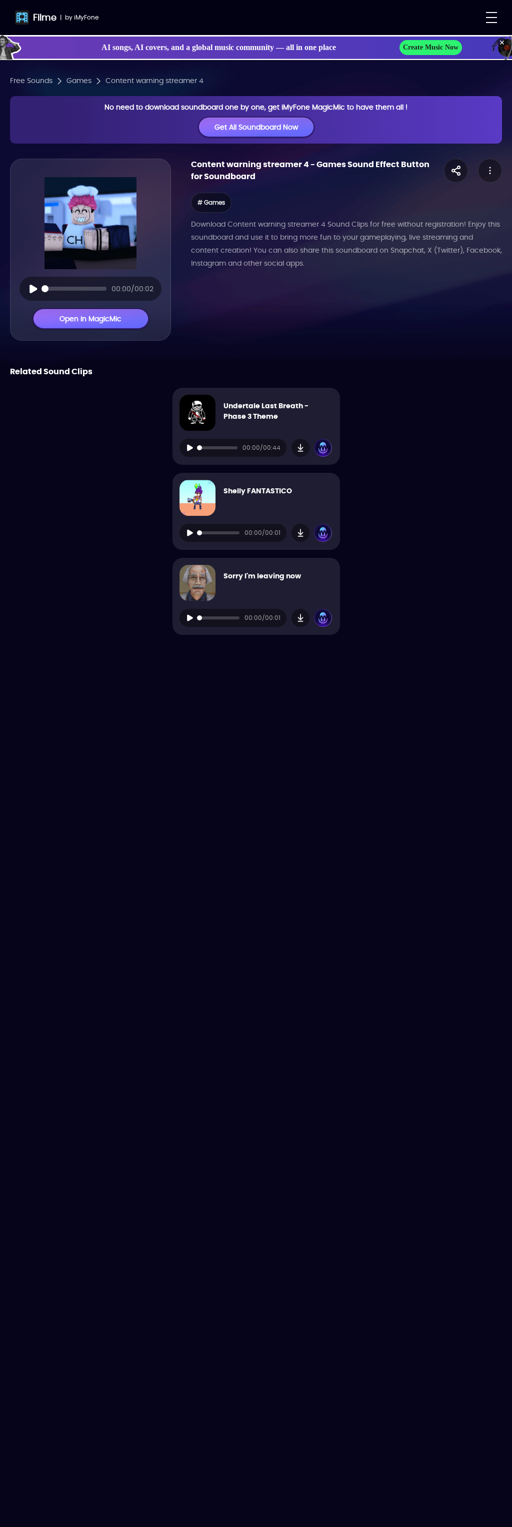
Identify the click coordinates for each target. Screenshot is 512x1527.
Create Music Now (430, 47)
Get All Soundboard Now (256, 127)
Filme (44, 17)
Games (79, 81)
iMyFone (86, 17)
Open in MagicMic (91, 319)
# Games (211, 202)
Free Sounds (31, 81)
